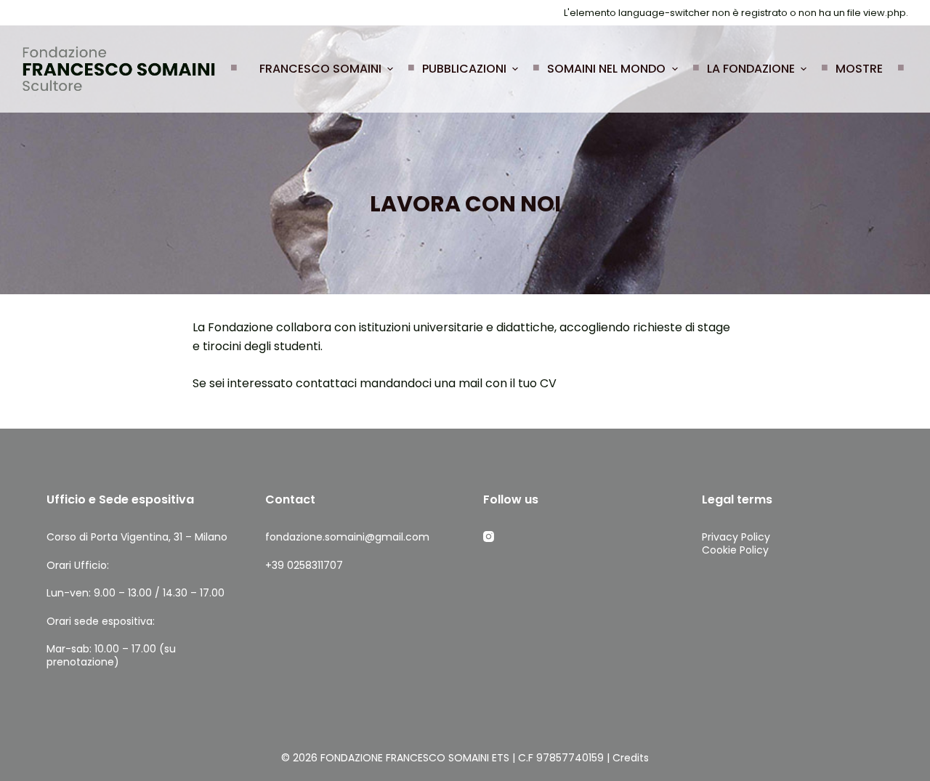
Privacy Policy (736, 537)
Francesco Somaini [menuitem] (320, 68)
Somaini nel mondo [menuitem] (606, 68)
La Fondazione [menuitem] (751, 68)
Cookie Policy (735, 550)
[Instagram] (488, 536)
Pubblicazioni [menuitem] (464, 68)
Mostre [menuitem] (859, 68)
